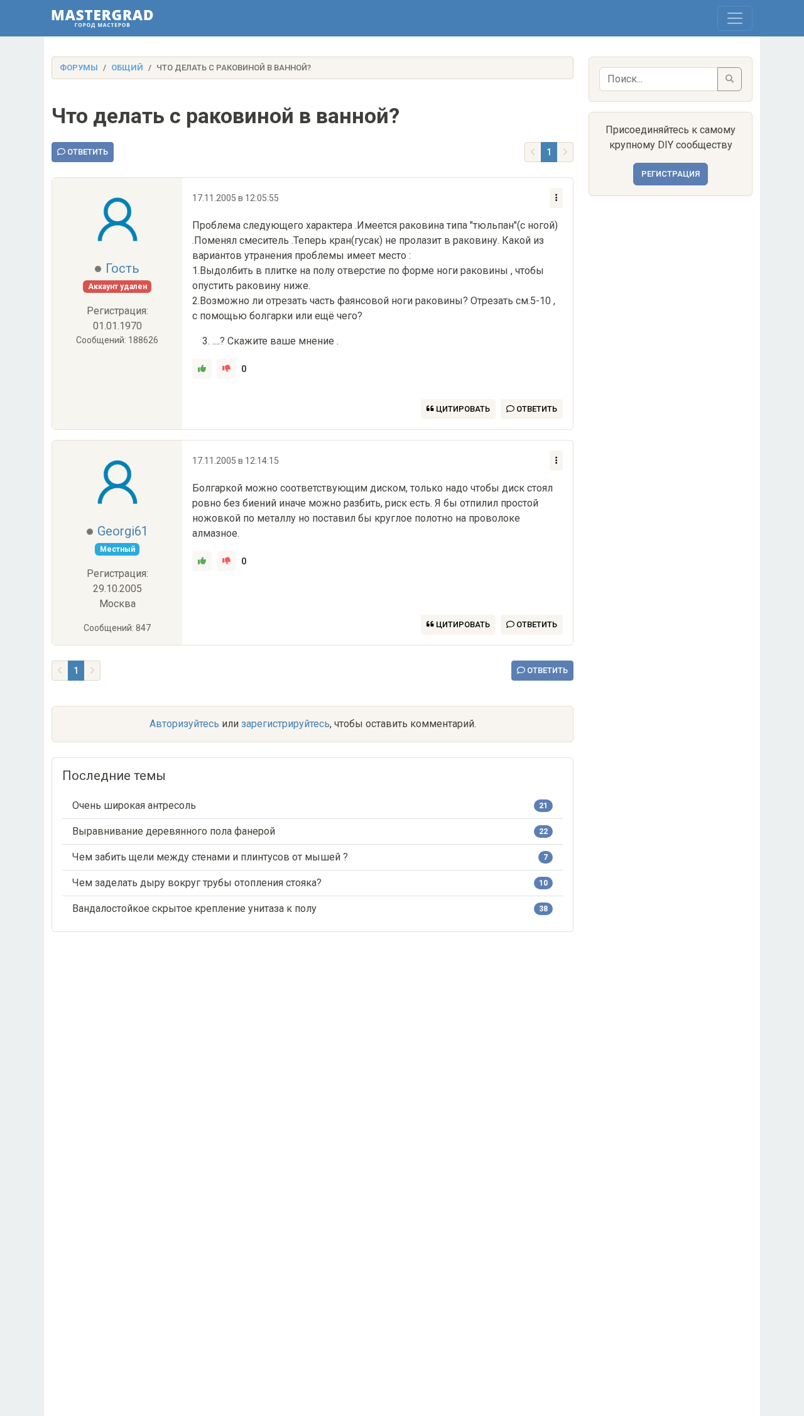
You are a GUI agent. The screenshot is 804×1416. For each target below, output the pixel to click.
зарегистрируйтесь (285, 724)
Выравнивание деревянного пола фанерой (173, 831)
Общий (127, 67)
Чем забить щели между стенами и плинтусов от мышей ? (210, 857)
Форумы (79, 67)
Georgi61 (122, 531)
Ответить (86, 151)
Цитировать (462, 409)
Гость (122, 268)
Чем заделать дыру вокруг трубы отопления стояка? (197, 883)
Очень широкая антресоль (134, 805)
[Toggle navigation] (734, 18)
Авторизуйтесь (184, 724)
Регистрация (670, 173)
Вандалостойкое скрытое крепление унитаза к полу (194, 908)
